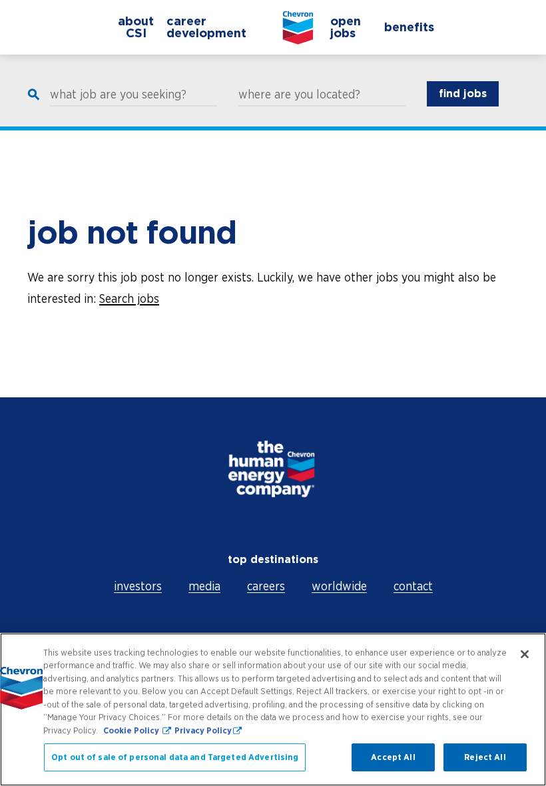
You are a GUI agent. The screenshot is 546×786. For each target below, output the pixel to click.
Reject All (484, 757)
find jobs (463, 93)
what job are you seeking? (118, 94)
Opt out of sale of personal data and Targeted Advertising (174, 757)
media (204, 586)
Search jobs (129, 298)
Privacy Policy (203, 730)
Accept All (393, 757)
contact (413, 586)
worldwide (339, 586)
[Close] (524, 654)
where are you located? (299, 94)
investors (138, 586)
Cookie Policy (132, 730)
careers (266, 586)
